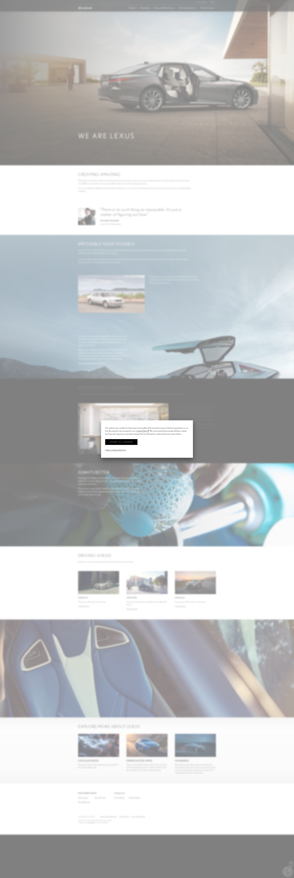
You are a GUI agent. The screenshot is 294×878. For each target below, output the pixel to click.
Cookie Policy (141, 431)
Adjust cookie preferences (115, 450)
